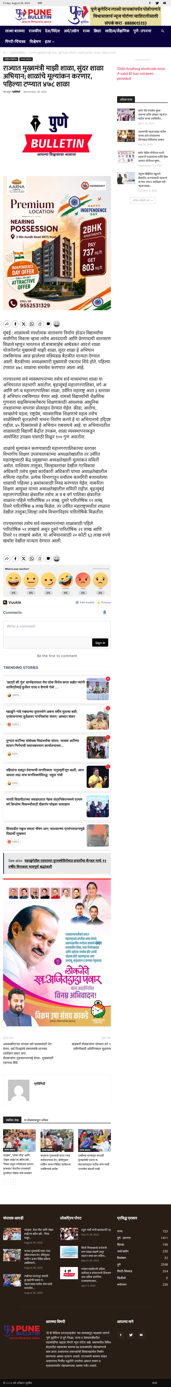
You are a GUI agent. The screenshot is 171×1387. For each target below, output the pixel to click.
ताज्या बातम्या (15, 31)
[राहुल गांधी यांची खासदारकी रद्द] (69, 1234)
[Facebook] (150, 3)
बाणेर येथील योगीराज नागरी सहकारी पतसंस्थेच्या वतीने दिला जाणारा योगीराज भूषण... (153, 157)
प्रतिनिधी (16, 91)
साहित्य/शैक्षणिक (117, 31)
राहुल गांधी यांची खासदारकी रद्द (96, 1230)
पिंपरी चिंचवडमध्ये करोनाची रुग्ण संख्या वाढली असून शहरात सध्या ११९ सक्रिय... (94, 1252)
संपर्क (40, 3)
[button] (162, 31)
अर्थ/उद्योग (71, 31)
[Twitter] (157, 3)
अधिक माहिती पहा (141, 200)
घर (4, 53)
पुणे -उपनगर (142, 31)
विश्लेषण (35, 41)
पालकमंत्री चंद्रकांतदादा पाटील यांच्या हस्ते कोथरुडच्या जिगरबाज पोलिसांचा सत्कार (152, 136)
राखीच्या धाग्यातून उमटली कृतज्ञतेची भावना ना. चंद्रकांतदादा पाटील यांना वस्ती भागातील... (38, 1282)
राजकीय (35, 31)
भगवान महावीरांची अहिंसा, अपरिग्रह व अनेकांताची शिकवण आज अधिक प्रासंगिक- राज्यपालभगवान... (96, 1275)
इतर (48, 41)
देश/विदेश (52, 31)
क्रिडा (97, 31)
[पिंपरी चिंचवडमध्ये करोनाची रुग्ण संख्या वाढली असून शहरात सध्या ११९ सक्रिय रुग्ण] (69, 1252)
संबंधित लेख (12, 1120)
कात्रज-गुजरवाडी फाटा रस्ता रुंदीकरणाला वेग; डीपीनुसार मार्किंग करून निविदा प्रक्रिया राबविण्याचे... (37, 1257)
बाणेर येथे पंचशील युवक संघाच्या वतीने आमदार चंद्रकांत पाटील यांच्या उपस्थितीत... (152, 114)
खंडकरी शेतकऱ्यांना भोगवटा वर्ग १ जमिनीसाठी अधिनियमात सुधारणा (91, 1046)
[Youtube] (164, 3)
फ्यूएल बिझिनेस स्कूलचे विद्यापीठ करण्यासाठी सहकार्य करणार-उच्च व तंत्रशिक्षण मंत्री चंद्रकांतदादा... (152, 180)
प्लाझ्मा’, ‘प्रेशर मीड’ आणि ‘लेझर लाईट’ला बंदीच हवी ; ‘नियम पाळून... (38, 1234)
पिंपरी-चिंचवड (15, 41)
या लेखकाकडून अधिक (36, 1120)
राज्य (86, 31)
